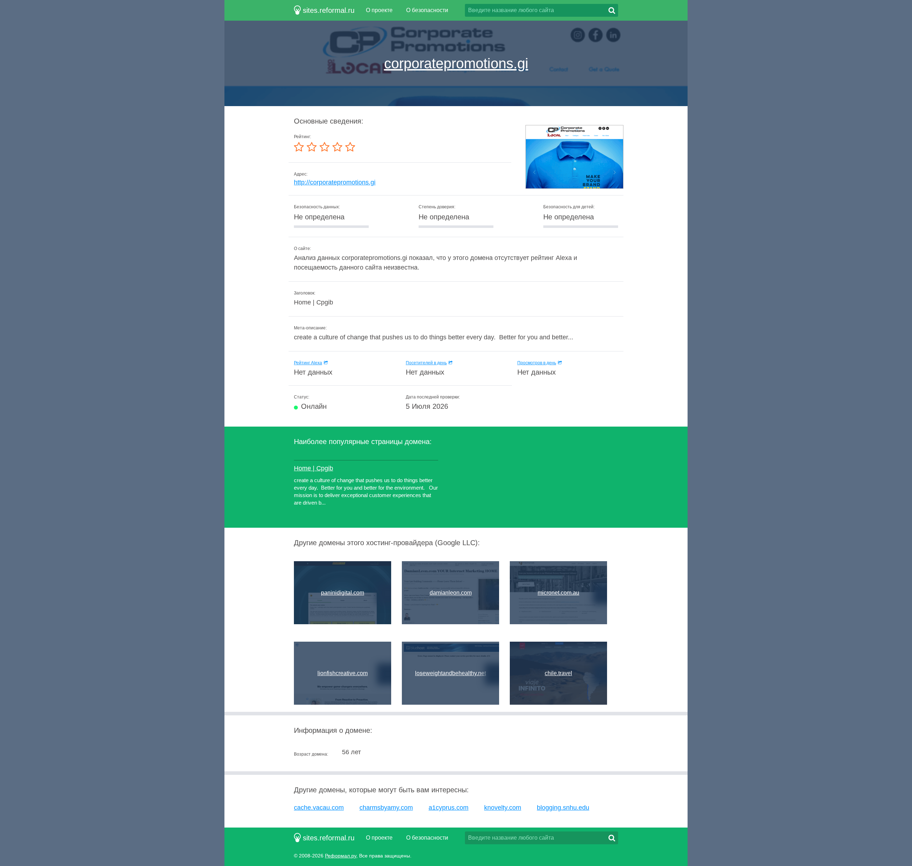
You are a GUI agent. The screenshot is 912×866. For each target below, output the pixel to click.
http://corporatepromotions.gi (334, 182)
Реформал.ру (340, 856)
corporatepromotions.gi (456, 63)
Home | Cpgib (313, 468)
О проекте (379, 10)
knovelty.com (502, 807)
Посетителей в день (426, 362)
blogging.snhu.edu (563, 807)
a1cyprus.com (448, 807)
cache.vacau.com (319, 807)
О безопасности (427, 10)
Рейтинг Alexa (308, 362)
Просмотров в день (536, 362)
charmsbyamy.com (386, 807)
